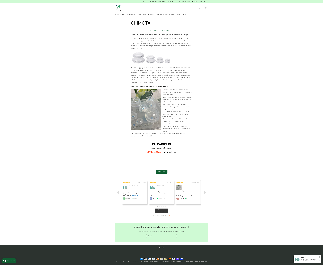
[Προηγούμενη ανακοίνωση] (143, 1)
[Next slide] (205, 192)
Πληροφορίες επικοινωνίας (201, 261)
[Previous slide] (118, 192)
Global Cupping (124, 261)
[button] (125, 14)
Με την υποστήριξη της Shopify (135, 261)
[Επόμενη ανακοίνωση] (179, 1)
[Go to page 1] (157, 206)
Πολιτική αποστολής (188, 261)
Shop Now (161, 171)
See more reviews (161, 211)
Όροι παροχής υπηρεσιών (177, 261)
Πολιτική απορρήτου (164, 261)
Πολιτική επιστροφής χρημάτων (151, 261)
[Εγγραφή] (175, 236)
